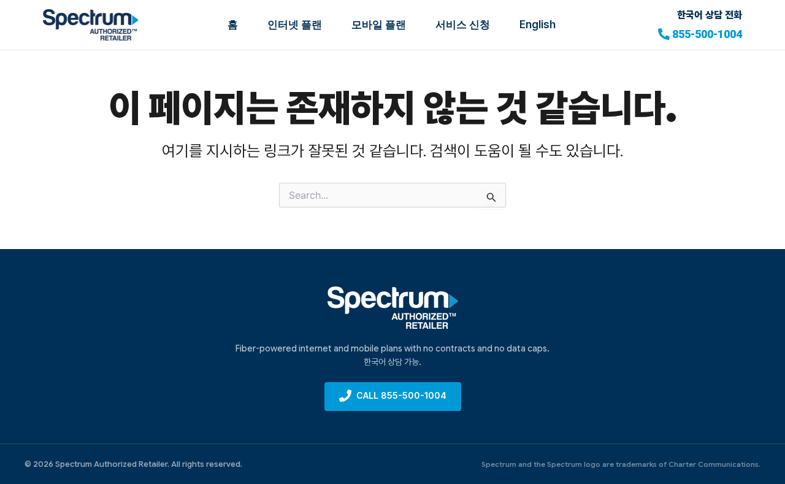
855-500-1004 (707, 34)
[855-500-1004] (664, 34)
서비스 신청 (462, 24)
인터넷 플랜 (294, 24)
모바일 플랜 (378, 24)
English (537, 24)
